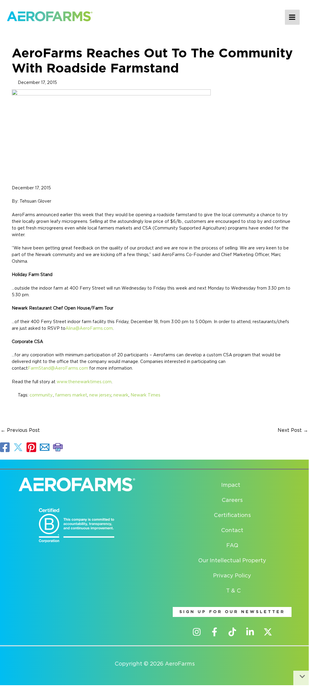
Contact (232, 530)
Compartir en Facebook (5, 447)
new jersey (100, 395)
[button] (232, 612)
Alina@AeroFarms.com (89, 328)
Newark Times (145, 395)
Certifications (232, 515)
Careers (232, 500)
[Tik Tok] (232, 632)
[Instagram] (196, 632)
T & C (233, 591)
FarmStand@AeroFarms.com (58, 368)
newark (120, 395)
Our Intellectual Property (232, 560)
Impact (230, 485)
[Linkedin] (250, 632)
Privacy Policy (232, 576)
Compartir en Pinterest (31, 447)
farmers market (71, 395)
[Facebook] (214, 632)
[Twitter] (267, 632)
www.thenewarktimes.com (84, 382)
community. (41, 395)
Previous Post (20, 430)
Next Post (293, 430)
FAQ (232, 545)
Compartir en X (18, 447)
